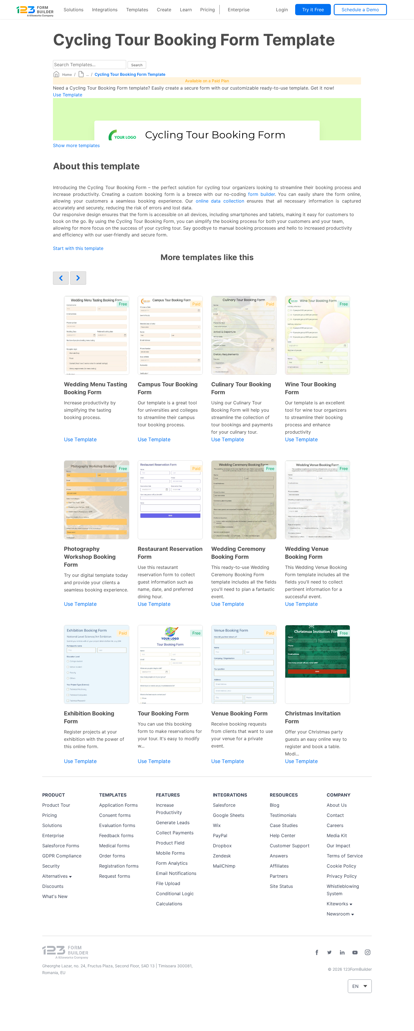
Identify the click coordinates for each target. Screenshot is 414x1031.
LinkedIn (342, 952)
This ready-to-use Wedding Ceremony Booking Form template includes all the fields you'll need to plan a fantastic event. (243, 581)
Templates (137, 9)
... (87, 74)
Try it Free (313, 9)
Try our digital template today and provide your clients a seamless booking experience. (96, 582)
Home (67, 74)
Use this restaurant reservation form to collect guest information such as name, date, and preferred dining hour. (166, 581)
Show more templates (76, 145)
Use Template (67, 94)
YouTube (355, 952)
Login (282, 9)
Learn (186, 9)
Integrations (104, 9)
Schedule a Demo (360, 9)
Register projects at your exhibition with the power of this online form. (94, 739)
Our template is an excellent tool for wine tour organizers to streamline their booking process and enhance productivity (315, 417)
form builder (261, 194)
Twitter (329, 952)
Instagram (367, 952)
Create (164, 9)
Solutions (73, 9)
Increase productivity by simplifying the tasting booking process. (90, 410)
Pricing (207, 9)
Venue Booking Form (239, 713)
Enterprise (239, 9)
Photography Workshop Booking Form (90, 557)
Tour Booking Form (163, 713)
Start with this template (78, 248)
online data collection (220, 201)
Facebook (317, 952)
